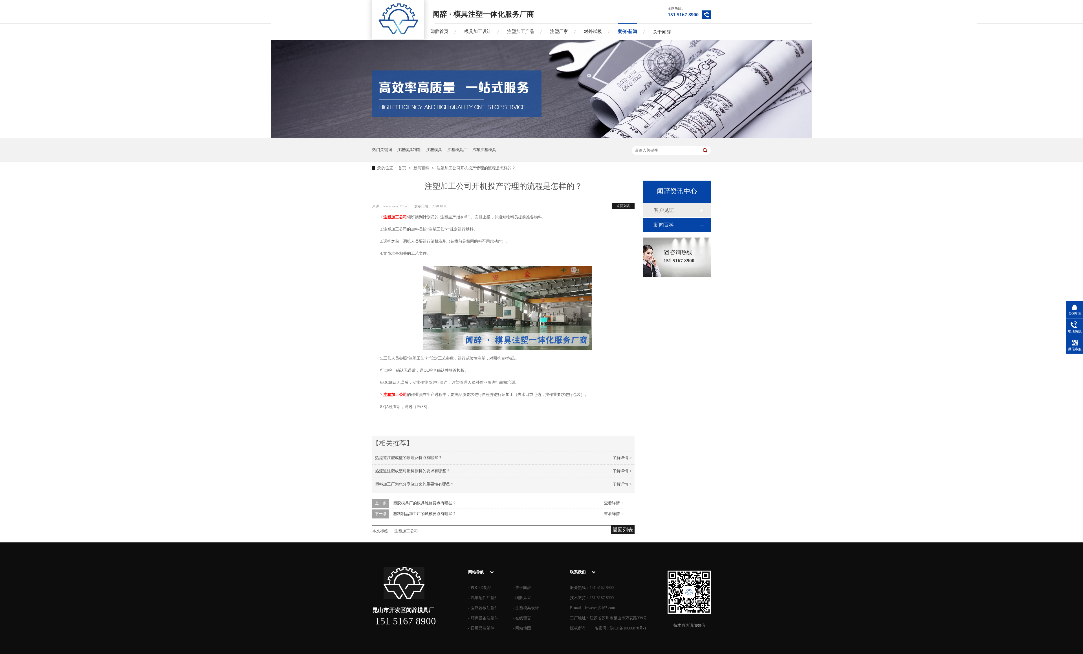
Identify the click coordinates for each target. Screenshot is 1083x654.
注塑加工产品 (520, 31)
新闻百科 (421, 168)
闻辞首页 (439, 31)
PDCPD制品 (481, 588)
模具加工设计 (477, 31)
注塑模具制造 (409, 150)
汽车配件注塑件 (484, 598)
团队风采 (523, 598)
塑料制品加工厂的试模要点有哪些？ (424, 514)
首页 (402, 168)
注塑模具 (434, 150)
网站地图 (523, 628)
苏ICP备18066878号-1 (627, 628)
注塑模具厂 (457, 150)
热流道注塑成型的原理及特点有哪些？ (408, 458)
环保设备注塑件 (484, 618)
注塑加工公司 (395, 217)
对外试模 (593, 31)
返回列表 (623, 206)
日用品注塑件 (482, 628)
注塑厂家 (559, 31)
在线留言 (523, 618)
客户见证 (664, 210)
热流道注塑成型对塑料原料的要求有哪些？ (412, 471)
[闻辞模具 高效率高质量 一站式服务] (541, 137)
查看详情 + (613, 503)
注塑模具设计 (527, 608)
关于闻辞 (662, 32)
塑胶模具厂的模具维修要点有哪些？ (424, 503)
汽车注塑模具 (484, 150)
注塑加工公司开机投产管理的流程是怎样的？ (476, 168)
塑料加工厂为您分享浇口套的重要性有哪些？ (414, 484)
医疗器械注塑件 (484, 608)
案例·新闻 (627, 31)
